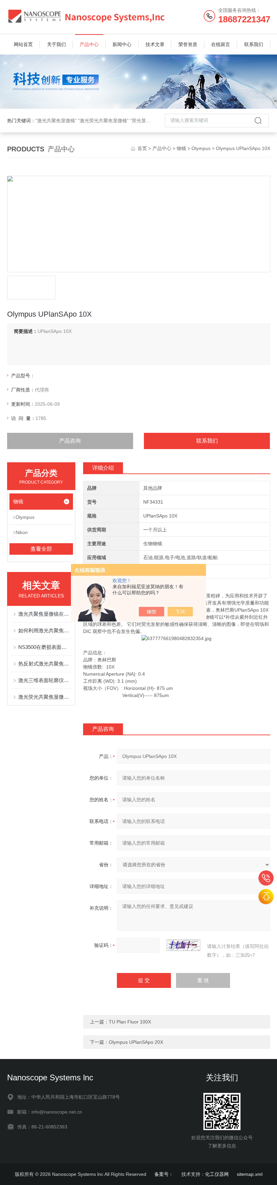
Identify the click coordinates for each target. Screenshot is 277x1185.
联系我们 (253, 44)
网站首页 (23, 44)
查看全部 (41, 549)
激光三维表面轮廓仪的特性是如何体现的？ (44, 680)
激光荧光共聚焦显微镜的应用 (44, 697)
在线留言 (220, 44)
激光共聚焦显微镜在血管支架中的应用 (44, 614)
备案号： (163, 1174)
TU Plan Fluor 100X (130, 1021)
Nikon (22, 532)
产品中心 (89, 44)
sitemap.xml (249, 1174)
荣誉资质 (187, 44)
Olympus (201, 148)
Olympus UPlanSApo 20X (136, 1042)
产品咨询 (70, 441)
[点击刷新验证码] (183, 945)
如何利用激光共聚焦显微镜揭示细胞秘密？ (44, 630)
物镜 (181, 148)
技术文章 (155, 44)
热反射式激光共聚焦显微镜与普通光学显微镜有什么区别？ (44, 663)
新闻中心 (121, 44)
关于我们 (56, 44)
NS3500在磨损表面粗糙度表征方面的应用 (44, 647)
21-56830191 (266, 878)
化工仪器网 (217, 1174)
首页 (142, 148)
